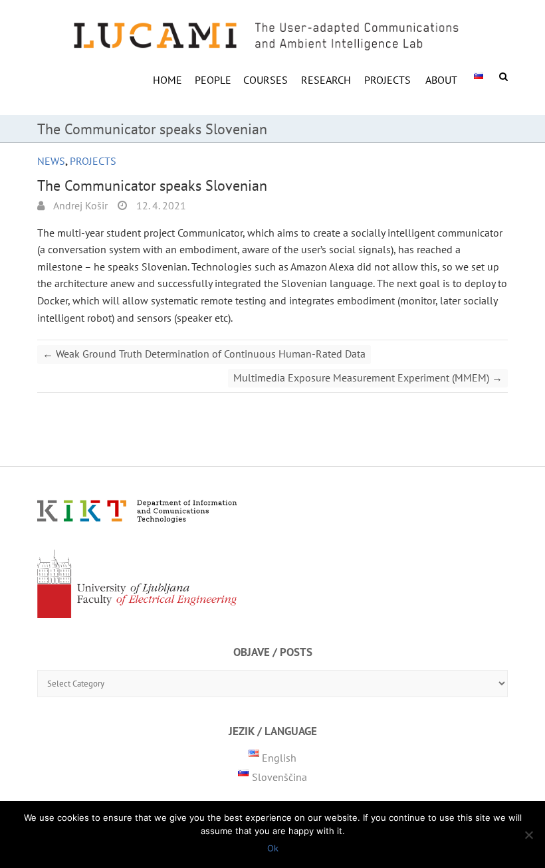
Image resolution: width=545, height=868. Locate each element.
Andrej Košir (79, 205)
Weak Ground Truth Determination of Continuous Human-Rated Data (204, 353)
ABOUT (441, 79)
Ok (272, 848)
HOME (167, 79)
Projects (387, 79)
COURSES (265, 79)
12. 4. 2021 (160, 205)
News (51, 160)
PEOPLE (213, 79)
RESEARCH (326, 79)
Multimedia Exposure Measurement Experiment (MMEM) (367, 377)
